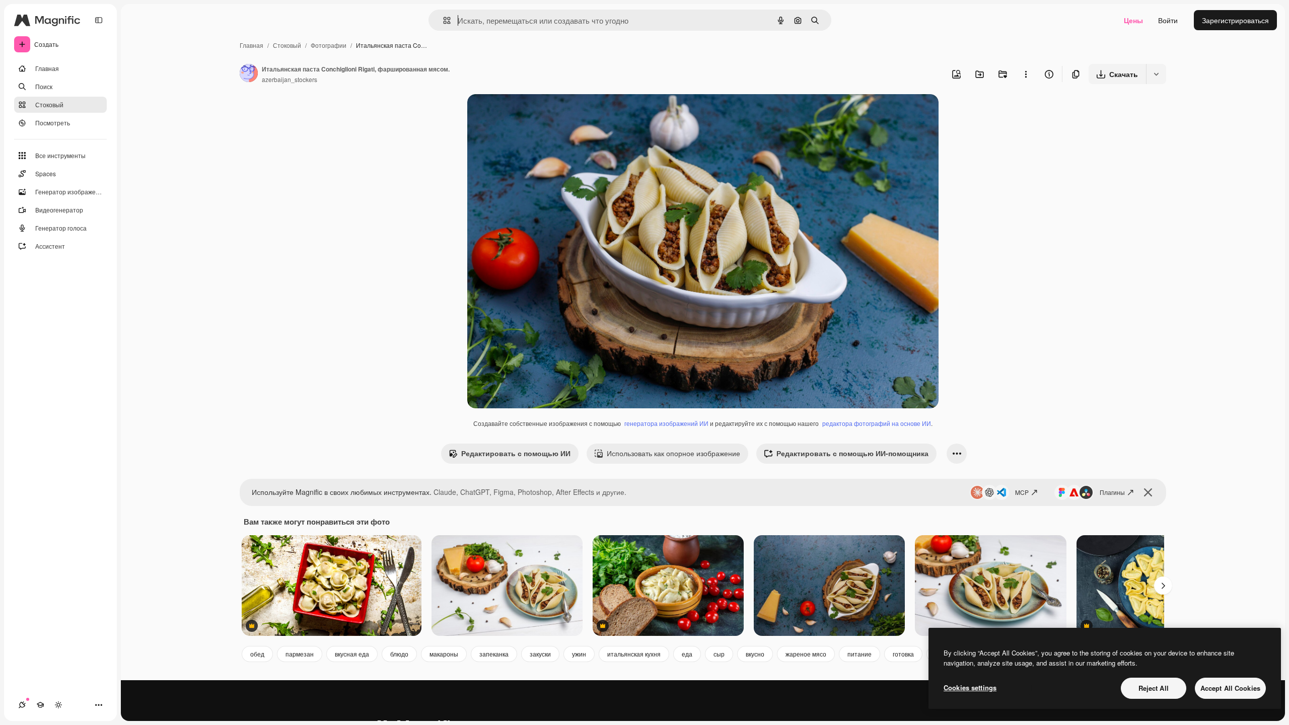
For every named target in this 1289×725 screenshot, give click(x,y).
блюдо (399, 653)
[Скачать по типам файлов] (1156, 74)
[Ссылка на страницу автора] (249, 74)
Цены (1133, 20)
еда (687, 653)
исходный (535, 113)
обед (257, 653)
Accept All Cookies (1230, 688)
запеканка (494, 653)
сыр (719, 653)
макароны (443, 653)
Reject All (1153, 688)
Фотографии (328, 45)
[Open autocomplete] (443, 20)
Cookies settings (970, 687)
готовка (903, 653)
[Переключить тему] (58, 705)
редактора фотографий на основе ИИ (876, 423)
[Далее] (1163, 585)
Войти (1168, 20)
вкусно (755, 653)
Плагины (1112, 492)
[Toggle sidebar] (99, 20)
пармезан (299, 653)
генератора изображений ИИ (666, 423)
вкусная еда (352, 653)
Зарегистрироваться (1235, 20)
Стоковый (287, 45)
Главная (251, 45)
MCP (1022, 492)
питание (859, 653)
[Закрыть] (1148, 492)
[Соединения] (22, 705)
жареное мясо (805, 653)
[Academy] (40, 705)
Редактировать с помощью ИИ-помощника (852, 453)
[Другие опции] (1026, 74)
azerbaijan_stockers (289, 79)
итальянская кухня (634, 653)
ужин (579, 653)
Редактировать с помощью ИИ (515, 453)
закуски (540, 653)
